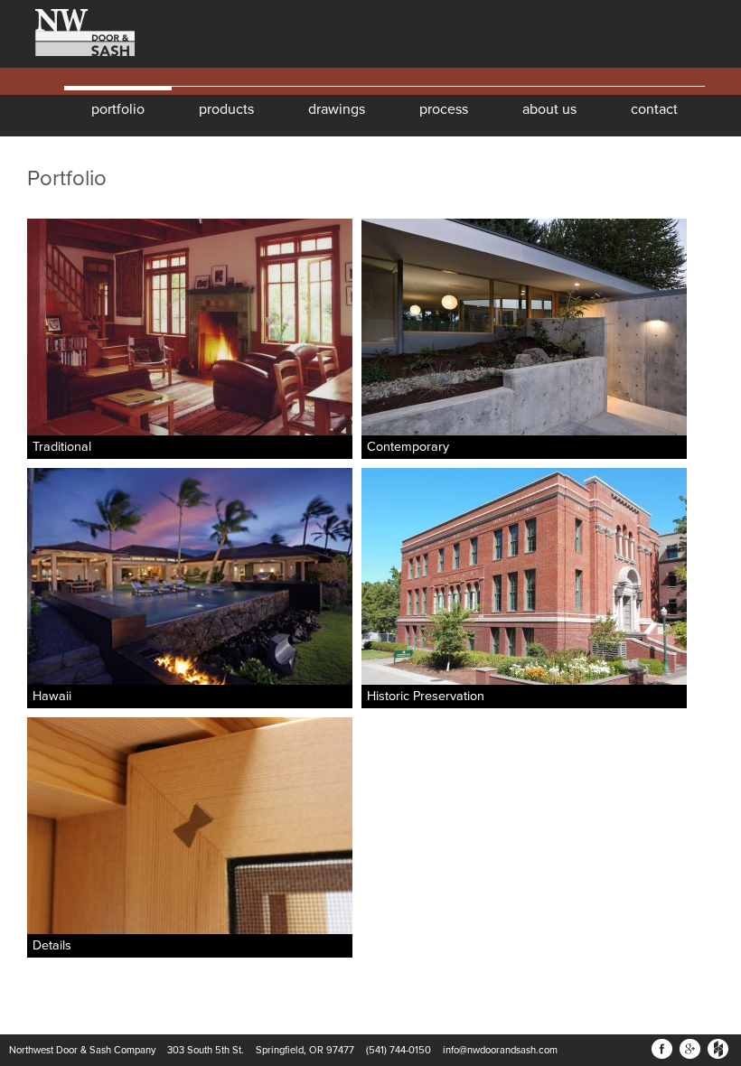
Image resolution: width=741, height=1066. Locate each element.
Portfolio (118, 109)
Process (443, 109)
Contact (654, 109)
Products (226, 109)
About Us (549, 109)
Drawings (336, 109)
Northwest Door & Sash (72, 34)
